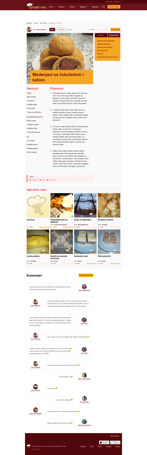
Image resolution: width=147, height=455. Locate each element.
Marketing (58, 446)
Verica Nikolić (41, 29)
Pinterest (117, 446)
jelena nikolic (35, 390)
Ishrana (61, 7)
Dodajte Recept (114, 7)
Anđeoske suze (85, 247)
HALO (38, 449)
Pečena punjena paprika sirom (107, 57)
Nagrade (95, 7)
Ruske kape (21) (102, 50)
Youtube (99, 446)
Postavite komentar (85, 275)
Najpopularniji (114, 35)
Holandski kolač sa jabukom (61, 210)
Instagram (108, 446)
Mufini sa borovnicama (104, 47)
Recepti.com (36, 6)
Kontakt (64, 446)
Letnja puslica (38, 247)
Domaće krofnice (109, 210)
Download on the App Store (104, 442)
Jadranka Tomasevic (84, 425)
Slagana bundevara (103, 44)
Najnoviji (101, 35)
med (43, 180)
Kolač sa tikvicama (85, 210)
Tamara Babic (84, 402)
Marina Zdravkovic (84, 379)
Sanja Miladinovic (84, 290)
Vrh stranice (115, 436)
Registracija (109, 1)
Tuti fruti (38, 210)
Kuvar (51, 7)
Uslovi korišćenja (50, 446)
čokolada (34, 180)
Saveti (72, 7)
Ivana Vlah (84, 323)
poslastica (52, 180)
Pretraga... (103, 7)
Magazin (83, 7)
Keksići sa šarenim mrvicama (61, 247)
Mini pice (100, 53)
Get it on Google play (115, 442)
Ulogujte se (117, 1)
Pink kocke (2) (109, 247)
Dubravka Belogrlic (35, 413)
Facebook (83, 446)
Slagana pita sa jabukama (106, 41)
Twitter (92, 446)
